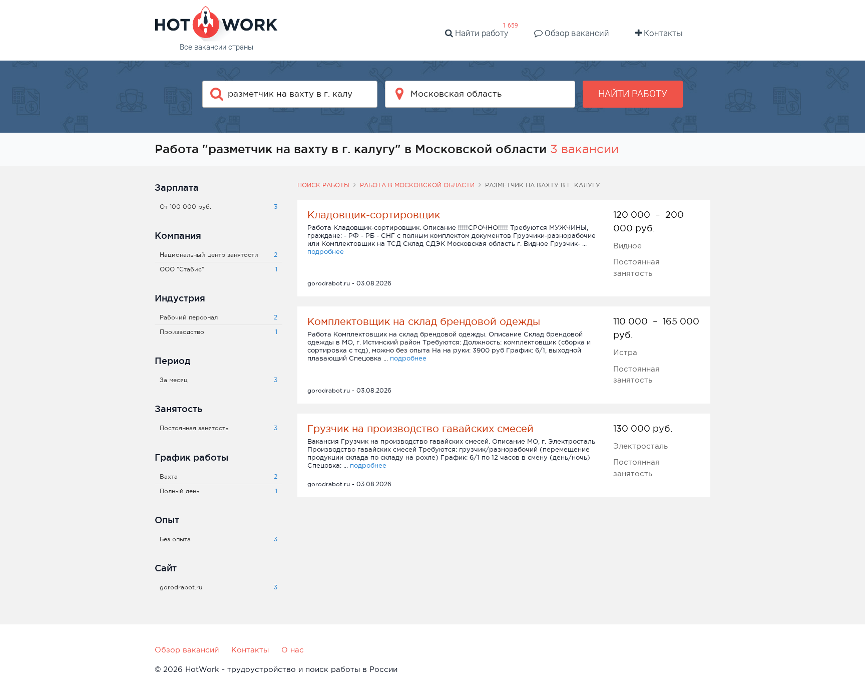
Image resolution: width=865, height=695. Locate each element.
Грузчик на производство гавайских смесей (420, 428)
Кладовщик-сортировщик (373, 214)
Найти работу (480, 33)
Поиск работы (323, 185)
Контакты (662, 33)
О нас (292, 649)
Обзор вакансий (576, 33)
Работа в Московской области (417, 185)
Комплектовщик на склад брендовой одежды (423, 321)
